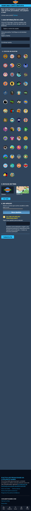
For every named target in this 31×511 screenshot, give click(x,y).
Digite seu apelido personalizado (13, 220)
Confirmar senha (6, 42)
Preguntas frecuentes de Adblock (10, 493)
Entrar (16, 15)
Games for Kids (5, 501)
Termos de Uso (16, 488)
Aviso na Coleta (5, 488)
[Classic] (7, 189)
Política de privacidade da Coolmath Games (12, 478)
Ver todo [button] (5, 198)
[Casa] (15, 2)
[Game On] (22, 189)
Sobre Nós (4, 503)
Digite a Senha (5, 36)
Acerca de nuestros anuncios (9, 490)
